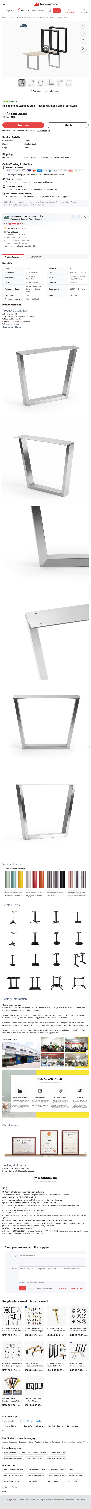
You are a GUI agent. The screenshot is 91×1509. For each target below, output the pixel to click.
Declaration (70, 1500)
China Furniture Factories (13, 1470)
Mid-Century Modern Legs (58, 17)
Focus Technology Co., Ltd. (30, 1500)
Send (23, 1288)
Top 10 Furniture (54, 1481)
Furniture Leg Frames (12, 1481)
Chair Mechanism (58, 1453)
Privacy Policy (80, 1500)
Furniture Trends (71, 1481)
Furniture (12, 17)
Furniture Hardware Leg (34, 1481)
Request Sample (43, 131)
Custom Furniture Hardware (34, 1426)
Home (4, 17)
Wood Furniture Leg (56, 1475)
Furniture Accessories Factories (62, 1470)
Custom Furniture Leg (36, 1475)
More (4, 1491)
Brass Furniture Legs (34, 1458)
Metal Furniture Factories (37, 1470)
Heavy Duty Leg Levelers (13, 1458)
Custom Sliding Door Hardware (57, 1426)
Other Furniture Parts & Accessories (34, 1453)
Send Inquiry (23, 125)
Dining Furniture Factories (13, 1475)
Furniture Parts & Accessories (26, 17)
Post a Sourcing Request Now (70, 1288)
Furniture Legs (43, 17)
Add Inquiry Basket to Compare (46, 91)
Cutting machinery (9, 1426)
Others (4, 1430)
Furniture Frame (10, 1453)
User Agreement (59, 1500)
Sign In (6, 246)
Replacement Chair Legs (56, 1458)
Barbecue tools (72, 1426)
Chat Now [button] (69, 125)
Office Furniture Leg (76, 1475)
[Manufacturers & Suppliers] (45, 4)
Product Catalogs (35, 1421)
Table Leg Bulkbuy (11, 1487)
